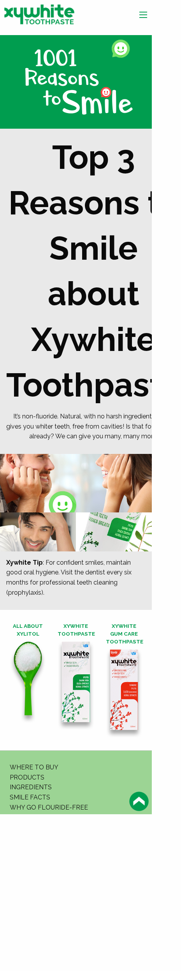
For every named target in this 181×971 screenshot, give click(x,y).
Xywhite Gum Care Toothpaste (124, 634)
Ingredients (31, 787)
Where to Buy (34, 767)
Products (27, 777)
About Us (26, 817)
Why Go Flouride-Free (49, 807)
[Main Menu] (143, 15)
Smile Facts (30, 797)
